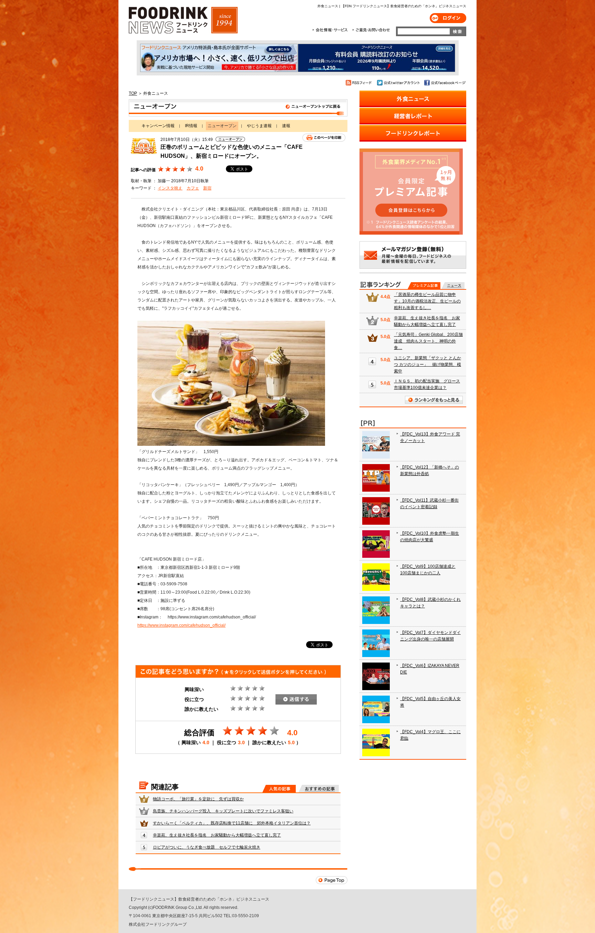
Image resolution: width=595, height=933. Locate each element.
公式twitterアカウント (398, 82)
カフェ (193, 188)
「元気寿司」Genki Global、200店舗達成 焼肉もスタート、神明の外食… (428, 341)
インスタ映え (170, 188)
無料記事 (452, 285)
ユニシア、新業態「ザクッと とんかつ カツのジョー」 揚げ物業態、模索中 (427, 364)
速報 (286, 125)
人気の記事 (279, 788)
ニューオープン (238, 107)
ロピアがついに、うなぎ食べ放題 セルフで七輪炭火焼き (206, 847)
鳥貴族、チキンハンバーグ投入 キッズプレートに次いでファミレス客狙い (223, 811)
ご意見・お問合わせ (371, 30)
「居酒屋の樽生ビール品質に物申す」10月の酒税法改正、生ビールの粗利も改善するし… (427, 301)
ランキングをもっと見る (434, 400)
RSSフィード (359, 82)
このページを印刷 (323, 138)
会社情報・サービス (331, 30)
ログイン (448, 18)
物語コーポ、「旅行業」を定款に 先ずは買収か (198, 799)
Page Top (331, 880)
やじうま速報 (259, 125)
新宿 (207, 188)
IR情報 (191, 125)
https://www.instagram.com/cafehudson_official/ (181, 625)
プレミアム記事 (424, 285)
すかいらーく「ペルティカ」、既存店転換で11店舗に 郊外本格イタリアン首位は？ (232, 823)
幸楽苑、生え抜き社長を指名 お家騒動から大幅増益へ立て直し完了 (217, 835)
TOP (133, 93)
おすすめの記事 (319, 788)
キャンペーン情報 (158, 125)
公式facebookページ (444, 82)
